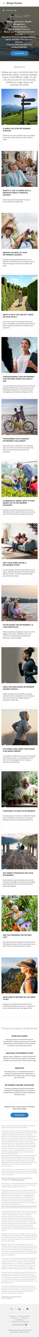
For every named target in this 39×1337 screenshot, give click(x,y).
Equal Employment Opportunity (20, 1321)
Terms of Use (14, 1318)
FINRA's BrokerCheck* (18, 1180)
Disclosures (12, 1316)
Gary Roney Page (11, 10)
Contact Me (19, 53)
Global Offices (19, 1320)
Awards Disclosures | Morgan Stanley (11, 1296)
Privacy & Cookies (24, 1316)
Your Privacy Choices (18, 1324)
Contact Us (25, 1318)
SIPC (16, 1332)
